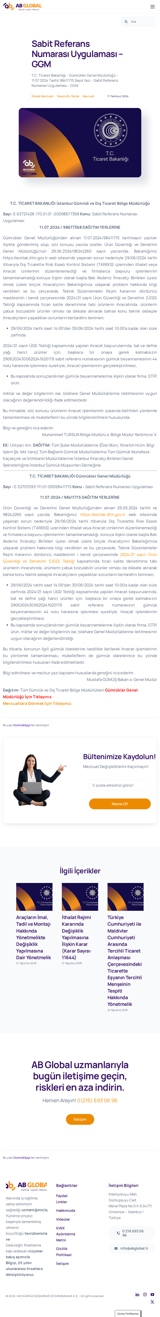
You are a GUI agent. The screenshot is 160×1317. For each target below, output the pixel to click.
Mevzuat (88, 96)
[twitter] (152, 1302)
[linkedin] (137, 1294)
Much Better (40, 1300)
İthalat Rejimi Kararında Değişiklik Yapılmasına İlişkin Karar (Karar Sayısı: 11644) (77, 937)
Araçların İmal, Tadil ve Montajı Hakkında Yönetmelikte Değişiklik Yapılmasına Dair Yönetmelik (33, 937)
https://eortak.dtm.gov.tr (102, 514)
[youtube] (152, 1294)
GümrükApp (21, 725)
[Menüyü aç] (152, 6)
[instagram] (145, 1294)
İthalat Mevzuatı (43, 96)
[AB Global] (75, 6)
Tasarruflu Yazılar (68, 96)
